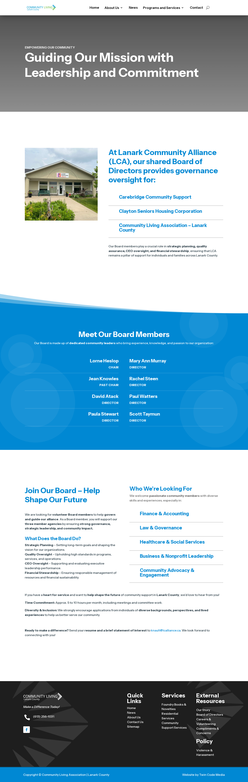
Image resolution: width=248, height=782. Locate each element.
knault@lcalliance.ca (165, 630)
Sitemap (133, 726)
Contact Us (135, 722)
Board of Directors (209, 714)
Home (94, 8)
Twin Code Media (212, 775)
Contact (196, 8)
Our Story (203, 710)
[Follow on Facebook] (26, 729)
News (133, 8)
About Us (133, 717)
